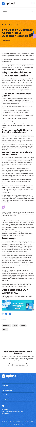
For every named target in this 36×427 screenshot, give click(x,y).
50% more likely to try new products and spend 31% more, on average (17, 188)
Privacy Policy (5, 421)
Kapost (23, 325)
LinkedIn (3, 406)
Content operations (14, 25)
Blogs (4, 329)
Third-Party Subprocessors (16, 421)
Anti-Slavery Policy (28, 421)
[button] (33, 3)
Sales (15, 325)
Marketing (5, 25)
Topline (4, 320)
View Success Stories (18, 365)
